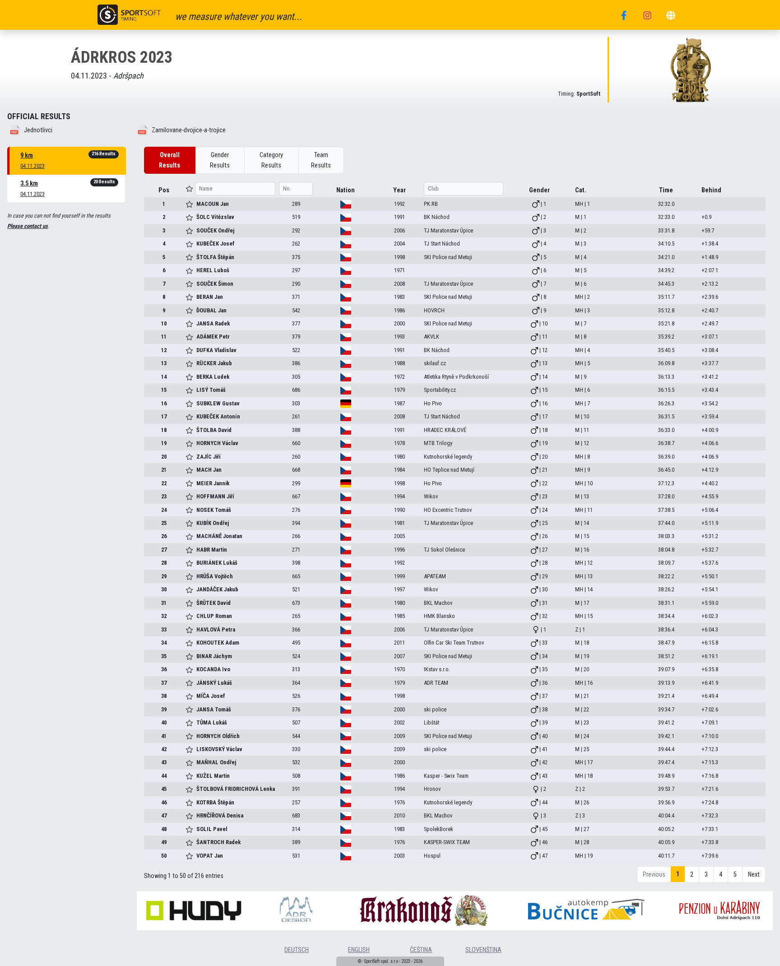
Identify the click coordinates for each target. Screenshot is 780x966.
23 (164, 496)
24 (164, 509)
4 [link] (720, 874)
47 (164, 815)
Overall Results (169, 160)
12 (164, 350)
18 (164, 430)
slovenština (483, 950)
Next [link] (754, 874)
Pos (163, 190)
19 (164, 443)
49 (164, 842)
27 (164, 549)
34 (164, 642)
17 (164, 416)
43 (164, 762)
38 (164, 695)
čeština (421, 950)
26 (164, 536)
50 (164, 855)
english (359, 950)
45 (164, 788)
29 (164, 576)
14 (164, 376)
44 (164, 775)
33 (164, 629)
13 (164, 363)
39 (164, 709)
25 (164, 523)
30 (164, 589)
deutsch (296, 950)
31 (164, 602)
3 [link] (706, 874)
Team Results (321, 160)
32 (164, 616)
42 (164, 749)
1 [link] (677, 874)
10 (164, 323)
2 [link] (691, 874)
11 (164, 336)
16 (164, 403)
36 (164, 669)
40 (164, 722)
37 (164, 682)
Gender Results (220, 160)
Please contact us (27, 226)
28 (164, 562)
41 (164, 736)
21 (164, 469)
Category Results (271, 160)
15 (164, 389)
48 (164, 829)
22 (164, 483)
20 (164, 456)
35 (164, 656)
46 (164, 802)
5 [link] (735, 874)
